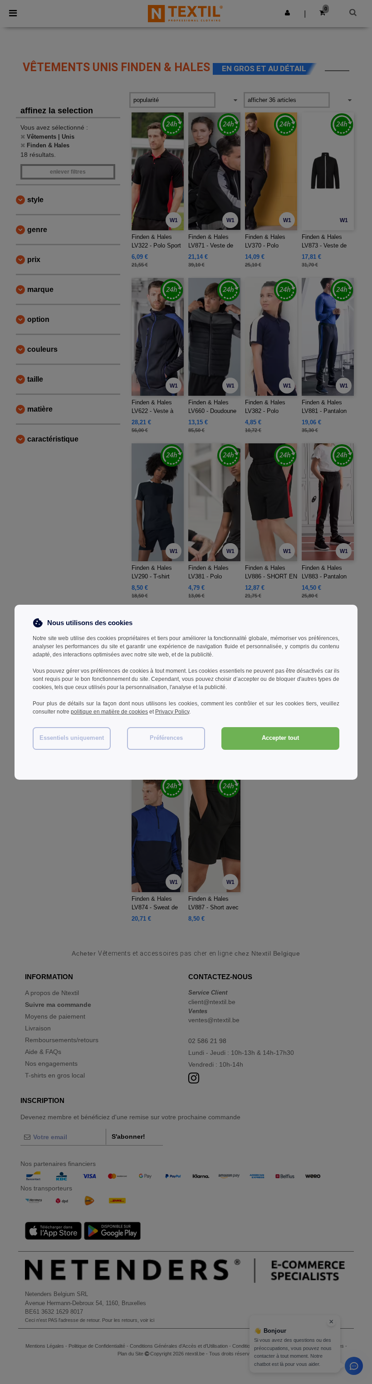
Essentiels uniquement (71, 738)
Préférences (166, 738)
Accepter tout (280, 738)
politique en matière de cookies (109, 712)
